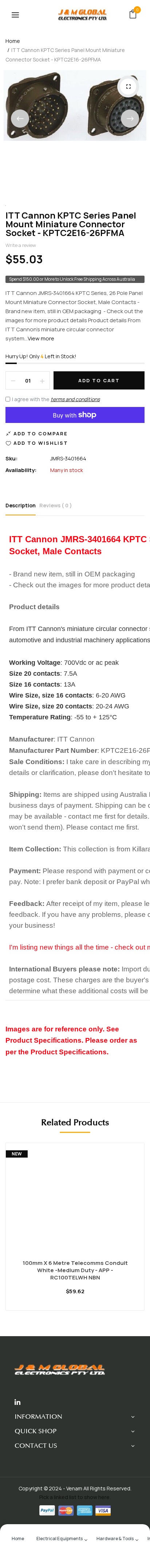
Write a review (20, 245)
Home (12, 40)
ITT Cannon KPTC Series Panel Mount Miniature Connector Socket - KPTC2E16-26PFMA (70, 224)
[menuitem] (18, 1538)
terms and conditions (75, 399)
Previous (20, 118)
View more (41, 338)
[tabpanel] (75, 1232)
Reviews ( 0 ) (55, 505)
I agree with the (56, 399)
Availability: (21, 470)
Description (20, 505)
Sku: (11, 458)
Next (130, 118)
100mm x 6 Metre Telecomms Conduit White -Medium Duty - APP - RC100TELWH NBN (75, 1270)
